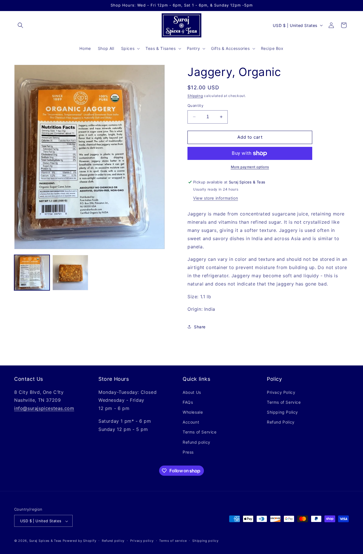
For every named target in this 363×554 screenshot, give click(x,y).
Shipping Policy (282, 412)
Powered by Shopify (79, 541)
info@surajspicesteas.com (44, 408)
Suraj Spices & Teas (45, 541)
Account (191, 422)
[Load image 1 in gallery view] (32, 272)
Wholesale (193, 412)
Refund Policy (281, 422)
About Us (192, 392)
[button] (20, 25)
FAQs (188, 402)
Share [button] (200, 326)
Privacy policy (142, 541)
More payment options (250, 167)
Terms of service (173, 541)
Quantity (195, 105)
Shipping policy (205, 541)
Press (188, 452)
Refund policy (196, 442)
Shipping (195, 96)
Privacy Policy (281, 392)
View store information (215, 198)
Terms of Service (200, 432)
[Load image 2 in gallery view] (70, 272)
